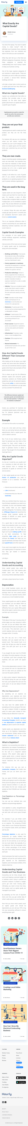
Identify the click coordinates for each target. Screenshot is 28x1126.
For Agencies (5, 1087)
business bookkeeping (8, 88)
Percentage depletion (8, 834)
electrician (8, 302)
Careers (18, 1060)
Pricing (3, 1058)
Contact (18, 1065)
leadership (8, 495)
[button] (26, 2)
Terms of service (6, 1118)
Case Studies (5, 1084)
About (17, 1055)
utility (11, 383)
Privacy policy (5, 1111)
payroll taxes (9, 543)
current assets (12, 217)
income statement (7, 735)
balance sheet (15, 738)
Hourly (12, 538)
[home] (4, 2)
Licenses (18, 1058)
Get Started (19, 2)
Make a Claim (5, 1077)
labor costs (12, 536)
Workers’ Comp (6, 1053)
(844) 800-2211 (20, 1067)
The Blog (4, 1082)
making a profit (17, 532)
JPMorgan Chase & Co (10, 512)
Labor (6, 490)
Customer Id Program (7, 1114)
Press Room (19, 1053)
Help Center (5, 1079)
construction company (8, 769)
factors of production (9, 477)
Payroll (3, 1055)
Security (4, 1108)
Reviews (4, 1060)
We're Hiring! (19, 1062)
